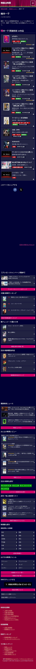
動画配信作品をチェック (17, 375)
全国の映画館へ (17, 553)
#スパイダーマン (5, 485)
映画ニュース (8, 647)
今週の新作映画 (8, 612)
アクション (4, 561)
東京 (2, 532)
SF (2, 564)
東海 (20, 535)
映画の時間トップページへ (8, 597)
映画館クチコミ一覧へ (17, 572)
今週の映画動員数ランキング (9, 318)
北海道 (3, 538)
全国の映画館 (8, 627)
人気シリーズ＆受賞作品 (11, 616)
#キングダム (4, 488)
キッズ (20, 564)
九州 (2, 548)
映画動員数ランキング (10, 637)
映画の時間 (4, 9)
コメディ (3, 568)
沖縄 (20, 548)
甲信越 (3, 542)
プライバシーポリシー (26, 659)
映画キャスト (13, 9)
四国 (20, 545)
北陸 (20, 542)
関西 (2, 535)
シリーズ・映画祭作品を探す (17, 492)
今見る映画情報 (8, 652)
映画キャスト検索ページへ (8, 594)
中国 (2, 545)
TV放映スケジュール (10, 650)
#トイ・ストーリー (25, 485)
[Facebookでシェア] (15, 190)
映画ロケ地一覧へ (17, 575)
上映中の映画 (8, 610)
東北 (20, 538)
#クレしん (15, 485)
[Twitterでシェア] (21, 190)
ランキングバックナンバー (12, 639)
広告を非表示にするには (27, 244)
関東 (20, 532)
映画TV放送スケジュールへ (17, 520)
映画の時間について (17, 589)
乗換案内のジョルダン (12, 659)
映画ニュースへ (17, 427)
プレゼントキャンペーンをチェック (17, 289)
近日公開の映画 (8, 614)
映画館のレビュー (9, 629)
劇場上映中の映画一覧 (17, 346)
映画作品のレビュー (10, 618)
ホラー (20, 568)
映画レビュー (17, 477)
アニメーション (23, 561)
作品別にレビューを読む (11, 619)
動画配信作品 (8, 649)
